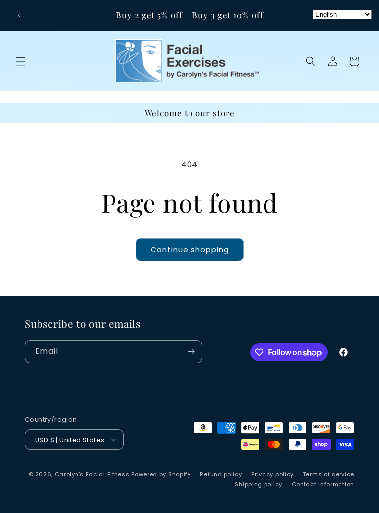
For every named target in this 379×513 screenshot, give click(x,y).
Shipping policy (258, 484)
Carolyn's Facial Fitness (92, 474)
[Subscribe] (191, 351)
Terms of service (328, 474)
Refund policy (221, 474)
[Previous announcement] (19, 15)
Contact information (323, 484)
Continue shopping (190, 249)
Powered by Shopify (161, 474)
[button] (21, 61)
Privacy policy (272, 474)
